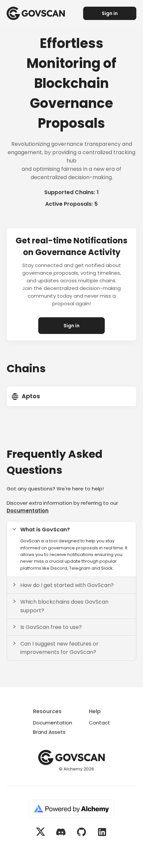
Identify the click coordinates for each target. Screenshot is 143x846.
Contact (99, 722)
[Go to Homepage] (39, 13)
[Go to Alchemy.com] (71, 809)
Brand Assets (49, 731)
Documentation (28, 510)
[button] (71, 529)
